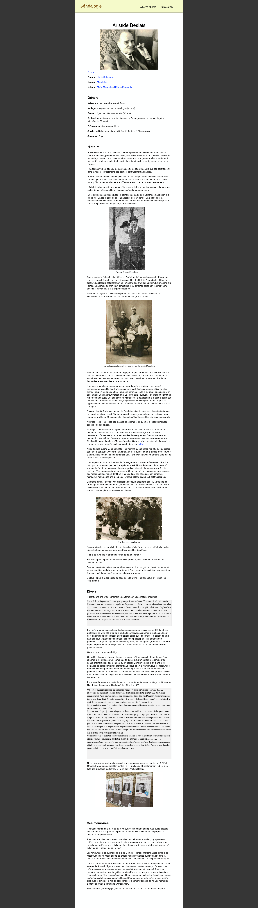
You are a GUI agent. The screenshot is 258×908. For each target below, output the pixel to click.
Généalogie (91, 6)
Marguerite (127, 86)
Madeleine (102, 81)
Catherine (108, 76)
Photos (90, 72)
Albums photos (148, 7)
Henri (99, 76)
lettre (140, 444)
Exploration (167, 7)
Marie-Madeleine (105, 86)
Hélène (117, 86)
